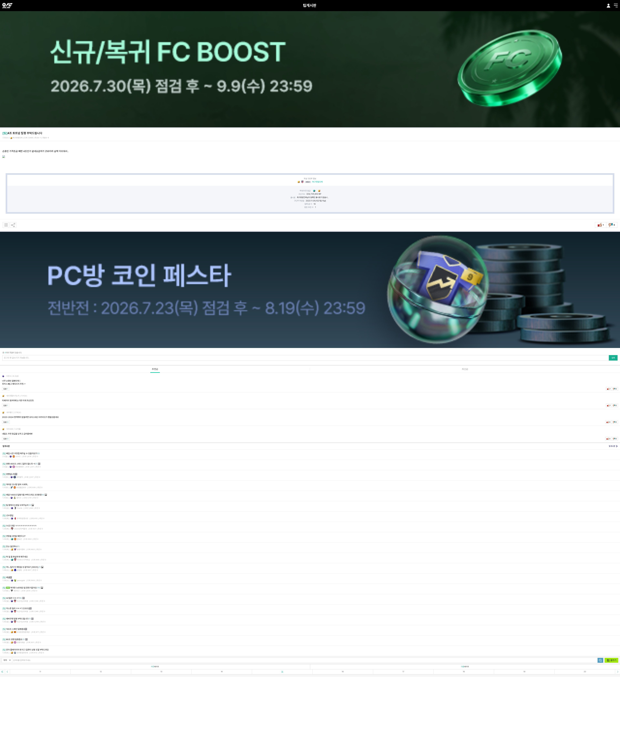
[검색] (600, 660)
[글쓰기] (611, 660)
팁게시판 (309, 5)
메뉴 (616, 5)
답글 (5, 389)
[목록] (6, 225)
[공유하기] (13, 225)
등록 (613, 358)
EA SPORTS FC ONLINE (7, 5)
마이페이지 (608, 6)
